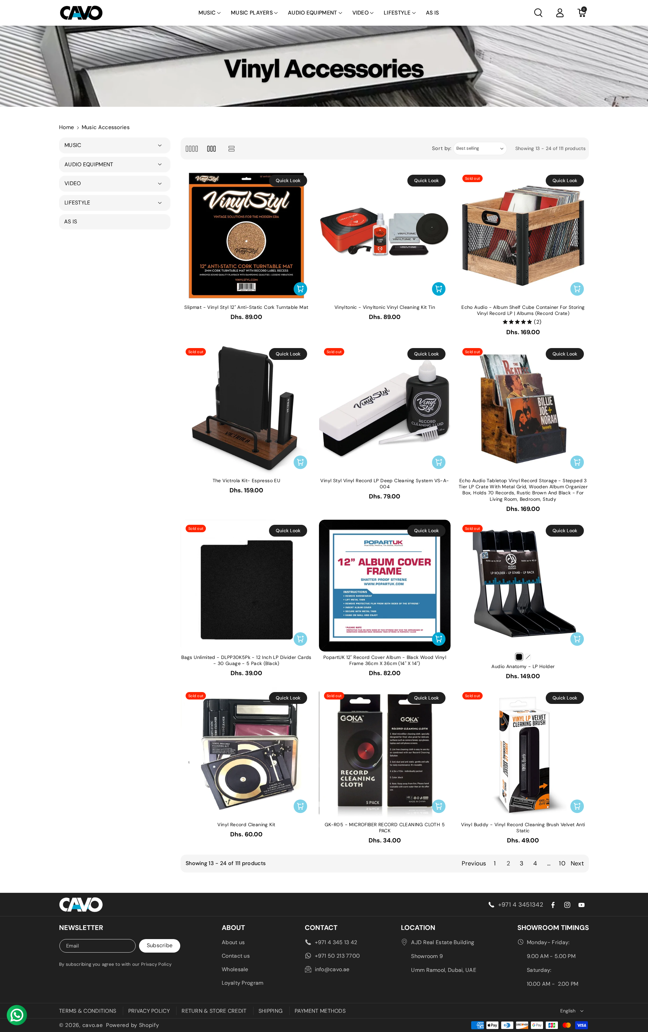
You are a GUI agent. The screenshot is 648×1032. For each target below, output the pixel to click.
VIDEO (360, 12)
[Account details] (559, 12)
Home (66, 127)
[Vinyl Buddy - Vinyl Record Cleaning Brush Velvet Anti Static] (523, 753)
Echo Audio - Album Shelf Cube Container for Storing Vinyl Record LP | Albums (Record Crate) (523, 310)
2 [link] (508, 863)
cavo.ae (92, 1025)
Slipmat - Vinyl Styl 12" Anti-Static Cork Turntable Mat (246, 307)
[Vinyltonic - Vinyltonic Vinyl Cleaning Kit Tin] (385, 235)
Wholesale (235, 969)
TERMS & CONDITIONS (87, 1010)
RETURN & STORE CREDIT (214, 1010)
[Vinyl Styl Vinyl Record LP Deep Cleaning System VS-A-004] (385, 409)
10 (562, 863)
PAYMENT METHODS (320, 1010)
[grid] (191, 148)
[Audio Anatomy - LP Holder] (523, 586)
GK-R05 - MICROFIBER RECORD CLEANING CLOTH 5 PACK (385, 827)
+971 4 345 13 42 (336, 942)
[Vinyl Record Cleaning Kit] (246, 753)
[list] (231, 148)
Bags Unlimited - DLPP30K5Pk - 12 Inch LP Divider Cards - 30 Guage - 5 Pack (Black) (246, 660)
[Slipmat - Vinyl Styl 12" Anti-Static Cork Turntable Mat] (246, 235)
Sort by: (442, 148)
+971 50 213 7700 (337, 955)
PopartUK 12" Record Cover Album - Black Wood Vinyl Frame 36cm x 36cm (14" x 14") (384, 660)
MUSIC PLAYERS (252, 12)
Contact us (236, 955)
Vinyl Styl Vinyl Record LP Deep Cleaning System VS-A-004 (384, 483)
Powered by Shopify (132, 1025)
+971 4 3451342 (520, 905)
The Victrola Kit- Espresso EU (246, 480)
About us (233, 942)
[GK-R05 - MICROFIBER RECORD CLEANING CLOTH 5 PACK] (385, 753)
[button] (209, 13)
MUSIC (207, 12)
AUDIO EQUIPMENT (312, 12)
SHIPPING (270, 1010)
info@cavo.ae (332, 969)
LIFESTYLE (397, 12)
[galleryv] (211, 148)
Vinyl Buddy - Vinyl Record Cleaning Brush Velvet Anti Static (523, 827)
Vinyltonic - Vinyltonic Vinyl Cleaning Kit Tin (384, 307)
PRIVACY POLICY (149, 1010)
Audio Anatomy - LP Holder (523, 666)
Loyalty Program (243, 982)
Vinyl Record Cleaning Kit (246, 824)
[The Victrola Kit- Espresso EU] (246, 409)
